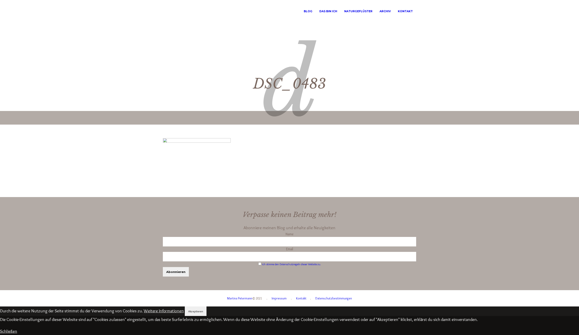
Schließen (8, 331)
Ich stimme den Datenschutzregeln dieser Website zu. (291, 264)
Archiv (385, 11)
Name (290, 234)
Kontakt (405, 11)
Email (289, 249)
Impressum (279, 298)
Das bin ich (328, 11)
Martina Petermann (239, 298)
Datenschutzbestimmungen (333, 298)
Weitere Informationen (164, 310)
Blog (308, 11)
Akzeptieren (195, 311)
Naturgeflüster (358, 11)
